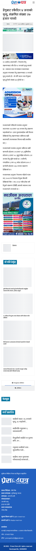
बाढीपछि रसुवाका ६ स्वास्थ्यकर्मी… (20, 430)
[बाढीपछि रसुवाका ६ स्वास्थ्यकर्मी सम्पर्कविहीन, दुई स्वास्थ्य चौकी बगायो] (6, 431)
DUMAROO (23, 549)
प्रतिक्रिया (19, 388)
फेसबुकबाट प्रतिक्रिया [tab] (19, 383)
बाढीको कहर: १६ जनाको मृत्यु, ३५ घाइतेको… (22, 420)
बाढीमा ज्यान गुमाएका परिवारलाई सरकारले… (21, 458)
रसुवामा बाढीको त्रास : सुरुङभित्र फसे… (21, 449)
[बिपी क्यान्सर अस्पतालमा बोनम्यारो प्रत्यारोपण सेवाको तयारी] (17, 330)
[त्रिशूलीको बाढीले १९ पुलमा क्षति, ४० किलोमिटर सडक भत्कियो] (6, 440)
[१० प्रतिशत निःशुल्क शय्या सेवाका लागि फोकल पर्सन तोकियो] (18, 304)
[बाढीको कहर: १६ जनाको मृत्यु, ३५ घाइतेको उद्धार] (6, 421)
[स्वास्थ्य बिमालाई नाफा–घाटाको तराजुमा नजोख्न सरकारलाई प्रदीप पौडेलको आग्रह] (18, 357)
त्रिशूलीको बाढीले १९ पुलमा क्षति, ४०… (23, 439)
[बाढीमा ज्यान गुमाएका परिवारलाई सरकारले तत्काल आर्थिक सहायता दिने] (6, 459)
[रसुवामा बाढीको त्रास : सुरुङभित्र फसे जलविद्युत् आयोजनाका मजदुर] (6, 449)
